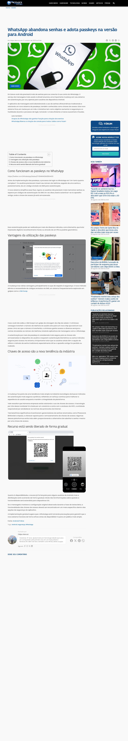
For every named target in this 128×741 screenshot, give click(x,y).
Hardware (64, 3)
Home (8, 8)
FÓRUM (108, 123)
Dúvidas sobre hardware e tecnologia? (105, 127)
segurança (21, 524)
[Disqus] (47, 582)
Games (91, 3)
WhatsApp (29, 524)
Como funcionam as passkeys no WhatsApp (26, 157)
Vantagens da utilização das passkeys (24, 160)
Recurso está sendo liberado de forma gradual (27, 164)
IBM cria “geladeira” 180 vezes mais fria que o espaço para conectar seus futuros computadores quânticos (105, 359)
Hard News (53, 3)
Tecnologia (75, 3)
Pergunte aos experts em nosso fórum (105, 130)
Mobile (84, 3)
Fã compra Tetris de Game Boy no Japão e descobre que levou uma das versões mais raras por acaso (104, 230)
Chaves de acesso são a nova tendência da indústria (30, 162)
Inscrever (105, 154)
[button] (107, 40)
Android (14, 524)
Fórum (107, 3)
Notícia (95, 223)
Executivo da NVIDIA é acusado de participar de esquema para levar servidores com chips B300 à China (105, 264)
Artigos (99, 3)
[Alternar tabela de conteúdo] (48, 154)
